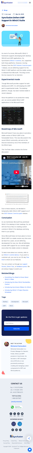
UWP (4, 305)
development (15, 301)
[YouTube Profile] (22, 413)
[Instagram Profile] (16, 430)
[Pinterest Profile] (12, 430)
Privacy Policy (6, 440)
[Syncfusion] (16, 436)
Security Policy (6, 443)
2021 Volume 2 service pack (13, 213)
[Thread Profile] (20, 430)
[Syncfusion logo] (7, 2)
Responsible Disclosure (17, 443)
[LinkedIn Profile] (18, 413)
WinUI (11, 305)
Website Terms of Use (24, 440)
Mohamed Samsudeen (12, 25)
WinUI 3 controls (15, 60)
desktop (5, 301)
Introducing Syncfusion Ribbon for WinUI (18, 287)
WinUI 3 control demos (11, 255)
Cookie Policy (14, 440)
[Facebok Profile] (11, 413)
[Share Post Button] (29, 438)
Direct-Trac (10, 266)
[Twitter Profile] (14, 413)
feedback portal (22, 266)
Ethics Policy (27, 443)
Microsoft (25, 301)
